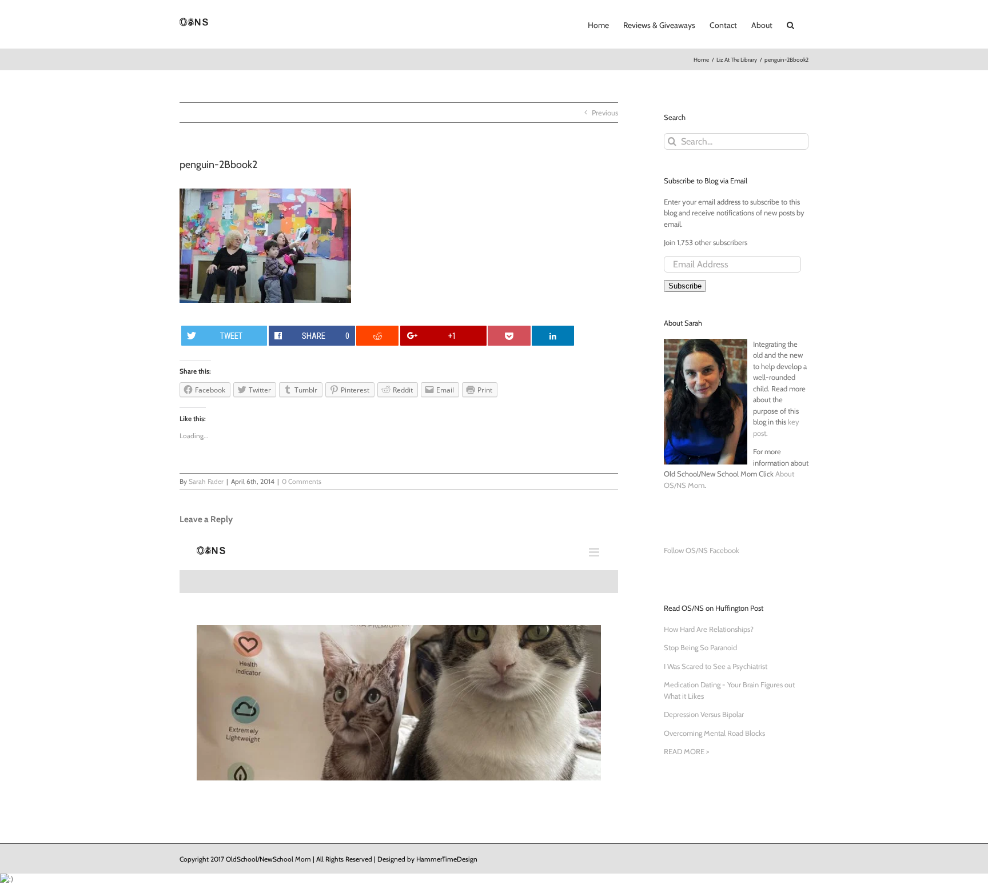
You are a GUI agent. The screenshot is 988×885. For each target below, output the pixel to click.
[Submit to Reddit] (377, 336)
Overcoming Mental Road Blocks (714, 733)
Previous (605, 112)
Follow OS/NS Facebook (701, 550)
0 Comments (301, 481)
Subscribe (685, 286)
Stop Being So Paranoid (700, 647)
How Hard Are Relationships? (709, 629)
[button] (790, 24)
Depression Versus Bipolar (704, 714)
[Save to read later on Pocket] (509, 336)
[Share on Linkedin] (553, 336)
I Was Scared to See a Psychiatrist (715, 666)
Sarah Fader (206, 481)
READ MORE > (686, 751)
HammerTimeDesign (446, 859)
